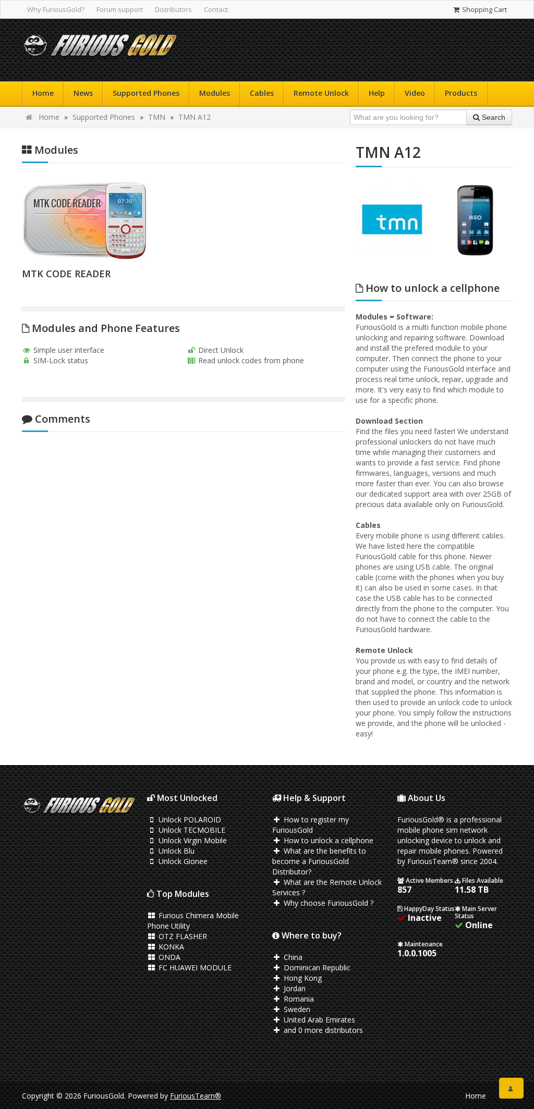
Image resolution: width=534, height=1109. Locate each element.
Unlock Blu (175, 851)
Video (415, 93)
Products (461, 93)
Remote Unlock (321, 93)
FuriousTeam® (195, 1096)
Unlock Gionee (182, 861)
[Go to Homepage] (100, 47)
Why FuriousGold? (55, 9)
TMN (156, 117)
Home (43, 93)
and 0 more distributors (322, 1030)
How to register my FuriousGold (310, 825)
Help (377, 93)
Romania (298, 999)
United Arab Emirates (318, 1020)
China (292, 957)
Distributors (173, 9)
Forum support (119, 9)
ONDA (168, 957)
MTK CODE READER (66, 273)
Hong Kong (302, 978)
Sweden (296, 1009)
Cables (262, 93)
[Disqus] (183, 578)
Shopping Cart (483, 9)
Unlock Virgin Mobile (191, 840)
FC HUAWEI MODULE (194, 967)
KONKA (170, 947)
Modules (214, 93)
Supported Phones (146, 93)
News (83, 93)
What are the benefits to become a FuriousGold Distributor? (319, 861)
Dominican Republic (316, 967)
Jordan (294, 988)
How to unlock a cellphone (327, 840)
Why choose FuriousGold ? (327, 903)
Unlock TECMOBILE (190, 830)
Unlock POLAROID (188, 819)
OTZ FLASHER (181, 936)
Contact (216, 9)
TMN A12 (194, 117)
